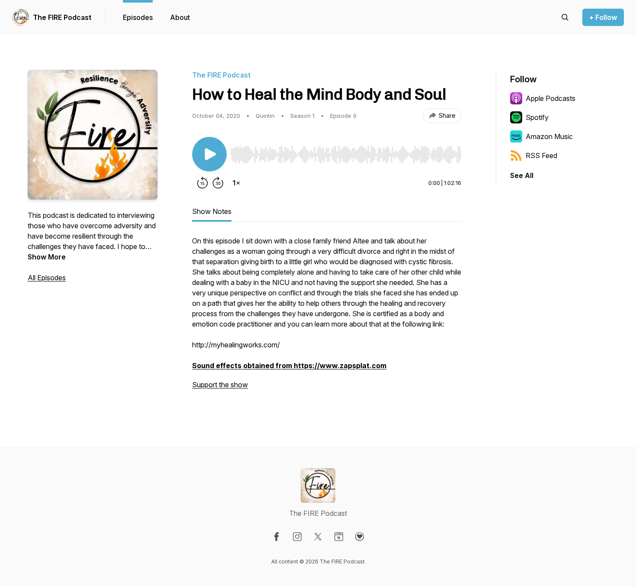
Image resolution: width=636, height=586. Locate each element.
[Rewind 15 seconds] (202, 183)
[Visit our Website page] (338, 536)
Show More (47, 257)
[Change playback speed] (236, 183)
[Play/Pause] (209, 154)
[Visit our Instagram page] (297, 536)
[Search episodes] (565, 17)
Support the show (220, 384)
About (180, 17)
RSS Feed (541, 155)
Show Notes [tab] (211, 211)
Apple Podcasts (550, 98)
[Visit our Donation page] (359, 536)
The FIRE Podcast (62, 17)
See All (521, 175)
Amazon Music (549, 136)
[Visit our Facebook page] (276, 536)
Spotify (537, 117)
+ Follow (603, 17)
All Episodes (47, 277)
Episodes (138, 17)
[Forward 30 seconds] (218, 183)
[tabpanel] (326, 317)
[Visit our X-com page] (318, 536)
